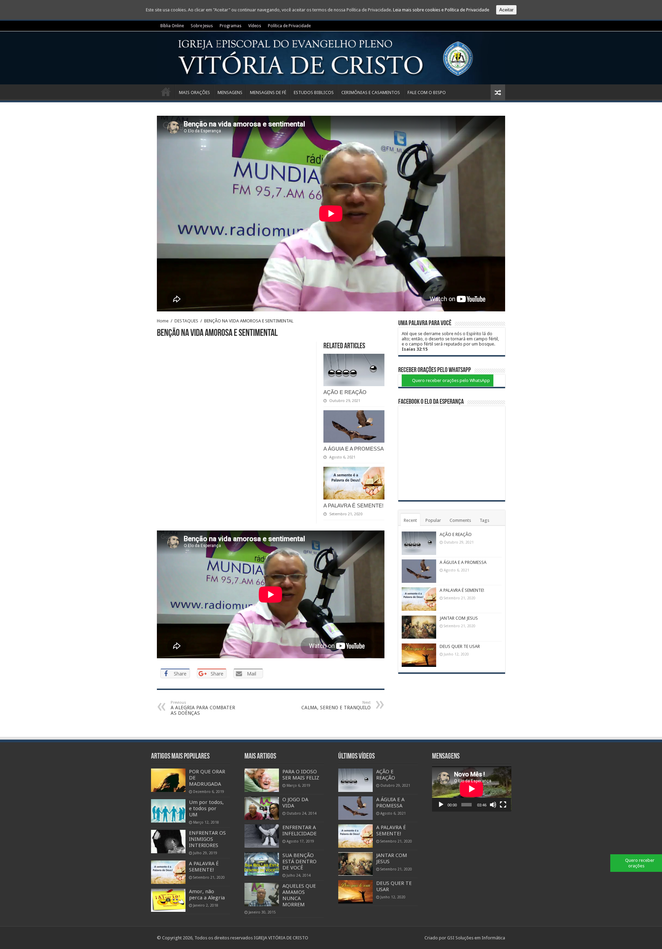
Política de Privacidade (289, 25)
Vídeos (254, 25)
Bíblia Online (172, 25)
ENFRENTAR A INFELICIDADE (299, 830)
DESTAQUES (186, 320)
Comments (460, 520)
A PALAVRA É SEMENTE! (353, 505)
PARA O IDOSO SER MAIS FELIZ (300, 775)
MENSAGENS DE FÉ (268, 92)
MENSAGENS (230, 92)
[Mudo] (493, 804)
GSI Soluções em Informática (476, 937)
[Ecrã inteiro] (503, 804)
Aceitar (506, 9)
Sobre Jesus (202, 25)
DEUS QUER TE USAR (460, 646)
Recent (410, 520)
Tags (484, 520)
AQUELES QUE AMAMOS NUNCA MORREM (299, 895)
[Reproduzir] (441, 804)
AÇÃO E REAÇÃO (345, 392)
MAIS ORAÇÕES (194, 92)
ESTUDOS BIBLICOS (314, 92)
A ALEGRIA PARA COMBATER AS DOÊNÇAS (203, 708)
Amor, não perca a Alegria (207, 894)
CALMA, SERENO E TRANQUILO (336, 705)
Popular (433, 520)
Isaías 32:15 (415, 349)
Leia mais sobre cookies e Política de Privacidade (441, 9)
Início (166, 91)
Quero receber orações (639, 863)
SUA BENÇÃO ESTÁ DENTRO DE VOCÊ (299, 861)
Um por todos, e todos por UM (206, 808)
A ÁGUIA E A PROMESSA (353, 449)
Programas (230, 25)
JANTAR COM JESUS (459, 618)
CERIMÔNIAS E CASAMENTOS (370, 92)
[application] (471, 789)
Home (163, 320)
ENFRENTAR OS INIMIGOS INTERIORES (207, 839)
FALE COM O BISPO (427, 92)
